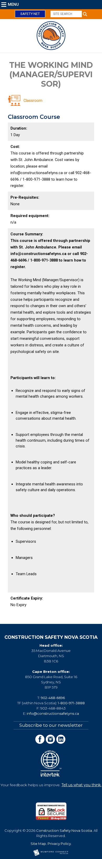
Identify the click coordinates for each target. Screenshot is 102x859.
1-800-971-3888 (71, 703)
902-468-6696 (53, 698)
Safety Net (30, 14)
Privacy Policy (59, 843)
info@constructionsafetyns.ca (53, 713)
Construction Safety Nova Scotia (64, 830)
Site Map (38, 843)
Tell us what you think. (81, 785)
